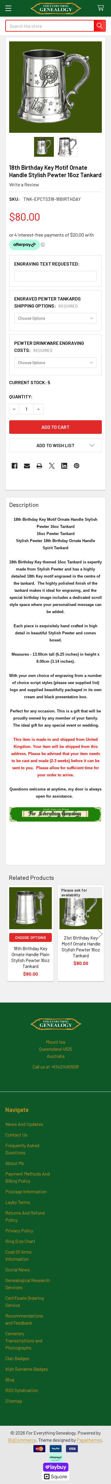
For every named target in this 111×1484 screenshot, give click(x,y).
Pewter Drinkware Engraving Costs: (49, 346)
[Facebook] (14, 465)
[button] (55, 445)
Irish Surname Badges (26, 1369)
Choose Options (30, 937)
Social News (17, 1269)
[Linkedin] (64, 465)
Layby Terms (17, 1202)
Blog (9, 1379)
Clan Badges (17, 1358)
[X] (51, 465)
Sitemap (13, 1401)
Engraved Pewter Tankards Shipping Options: (47, 302)
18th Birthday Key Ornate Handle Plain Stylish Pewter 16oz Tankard (30, 957)
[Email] (27, 465)
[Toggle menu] (8, 8)
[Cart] (102, 8)
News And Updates (24, 1124)
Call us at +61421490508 (56, 1066)
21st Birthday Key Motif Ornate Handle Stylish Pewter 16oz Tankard (81, 946)
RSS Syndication (21, 1390)
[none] (55, 87)
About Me (14, 1163)
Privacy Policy (19, 1230)
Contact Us (16, 1134)
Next (100, 934)
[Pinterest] (76, 465)
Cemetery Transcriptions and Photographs (23, 1340)
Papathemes (89, 1440)
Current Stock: (29, 382)
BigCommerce (22, 1440)
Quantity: (21, 396)
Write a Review (24, 184)
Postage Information (25, 1191)
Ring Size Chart (20, 1241)
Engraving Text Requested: (47, 263)
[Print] (39, 465)
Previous (11, 934)
